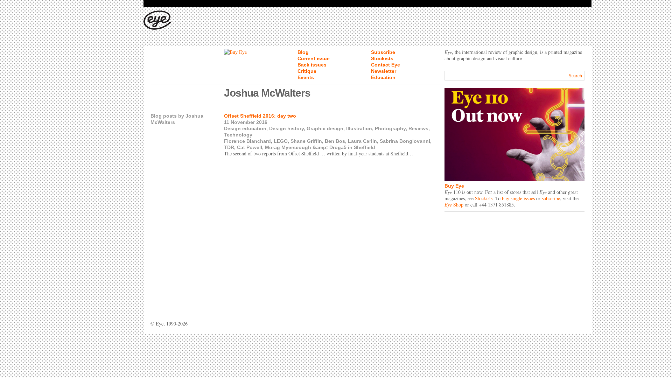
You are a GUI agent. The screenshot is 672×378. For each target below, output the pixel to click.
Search (575, 75)
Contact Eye (385, 65)
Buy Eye (454, 186)
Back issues (312, 65)
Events (306, 77)
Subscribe (383, 52)
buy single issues (518, 198)
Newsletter (383, 71)
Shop (453, 204)
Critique (307, 71)
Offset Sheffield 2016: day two (260, 116)
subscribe (551, 198)
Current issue (314, 58)
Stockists (382, 58)
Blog (303, 52)
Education (383, 77)
